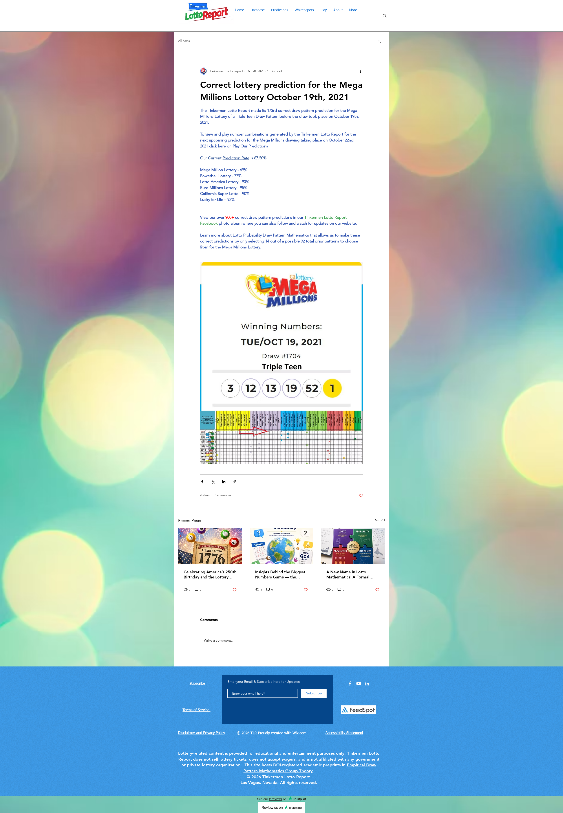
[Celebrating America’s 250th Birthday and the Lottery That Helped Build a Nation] (210, 546)
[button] (379, 41)
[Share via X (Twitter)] (213, 482)
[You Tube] (358, 683)
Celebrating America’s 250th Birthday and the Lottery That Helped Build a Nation (210, 574)
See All (380, 520)
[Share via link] (234, 482)
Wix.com (299, 733)
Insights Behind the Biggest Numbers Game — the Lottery (280, 574)
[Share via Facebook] (202, 482)
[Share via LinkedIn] (224, 482)
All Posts (184, 41)
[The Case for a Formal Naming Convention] (353, 546)
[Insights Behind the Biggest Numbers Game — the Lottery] (281, 546)
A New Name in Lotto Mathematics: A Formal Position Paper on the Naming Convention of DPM (352, 574)
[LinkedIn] (367, 683)
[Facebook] (350, 683)
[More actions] (360, 71)
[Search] (384, 16)
